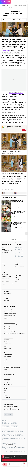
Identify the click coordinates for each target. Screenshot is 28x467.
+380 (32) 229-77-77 (9, 444)
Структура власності (19, 275)
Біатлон (5, 395)
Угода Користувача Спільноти (19, 264)
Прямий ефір (6, 296)
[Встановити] (14, 458)
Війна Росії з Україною (9, 306)
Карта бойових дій (8, 310)
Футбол (5, 392)
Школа (5, 369)
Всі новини (6, 291)
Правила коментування (19, 266)
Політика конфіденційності (7, 278)
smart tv (5, 426)
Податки (5, 346)
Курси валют (6, 341)
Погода (5, 302)
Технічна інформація (19, 268)
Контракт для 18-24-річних (9, 330)
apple (14, 423)
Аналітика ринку (7, 380)
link (15, 249)
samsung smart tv (14, 426)
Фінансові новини (8, 343)
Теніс (5, 393)
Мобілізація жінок (7, 328)
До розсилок (8, 414)
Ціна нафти (6, 339)
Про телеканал (5, 270)
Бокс (5, 390)
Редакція (3, 265)
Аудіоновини (6, 300)
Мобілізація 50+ (7, 326)
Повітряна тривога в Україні (10, 313)
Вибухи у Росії (7, 317)
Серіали (5, 361)
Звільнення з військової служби (10, 324)
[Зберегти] (24, 19)
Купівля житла (7, 382)
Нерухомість (7, 379)
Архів (16, 277)
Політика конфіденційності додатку (7, 284)
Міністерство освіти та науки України (12, 367)
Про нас (3, 263)
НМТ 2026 (6, 371)
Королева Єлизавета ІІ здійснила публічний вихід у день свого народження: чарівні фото (13, 94)
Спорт (5, 388)
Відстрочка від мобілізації (9, 331)
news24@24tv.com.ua (6, 244)
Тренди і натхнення (8, 384)
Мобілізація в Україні (9, 323)
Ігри (16, 281)
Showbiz (3, 5)
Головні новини (7, 293)
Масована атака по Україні (9, 315)
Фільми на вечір (7, 358)
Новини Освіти (7, 366)
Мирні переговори (8, 311)
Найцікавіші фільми (8, 354)
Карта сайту (17, 279)
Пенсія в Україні (7, 348)
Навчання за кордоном (9, 374)
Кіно (5, 352)
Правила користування (6, 276)
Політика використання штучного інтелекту (6, 281)
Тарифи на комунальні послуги (10, 344)
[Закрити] (25, 456)
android (5, 423)
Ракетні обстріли (7, 308)
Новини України (7, 295)
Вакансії (16, 273)
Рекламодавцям (5, 274)
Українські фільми (8, 356)
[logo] (8, 2)
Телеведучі (4, 272)
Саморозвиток (7, 372)
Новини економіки (8, 338)
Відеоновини (6, 298)
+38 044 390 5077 (18, 244)
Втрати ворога (7, 318)
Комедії (5, 359)
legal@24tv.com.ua (16, 446)
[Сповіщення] (26, 2)
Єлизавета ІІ (5, 50)
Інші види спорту (7, 397)
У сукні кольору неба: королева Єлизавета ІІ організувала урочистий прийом (19, 5)
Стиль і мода (8, 5)
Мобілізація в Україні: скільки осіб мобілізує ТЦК (14, 333)
